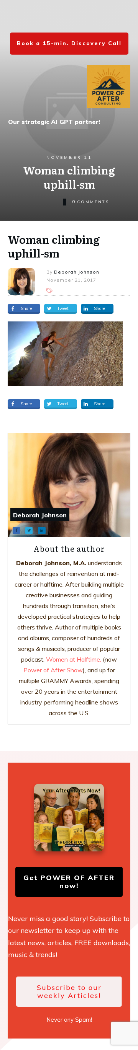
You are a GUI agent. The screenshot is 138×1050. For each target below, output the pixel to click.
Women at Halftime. (72, 659)
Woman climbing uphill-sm (54, 246)
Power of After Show (53, 670)
